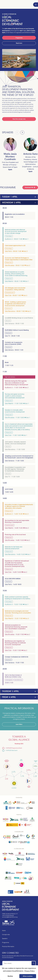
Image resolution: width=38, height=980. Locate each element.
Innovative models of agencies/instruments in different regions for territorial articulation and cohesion (19, 506)
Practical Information (8, 946)
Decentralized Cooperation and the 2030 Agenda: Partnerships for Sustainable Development (15, 469)
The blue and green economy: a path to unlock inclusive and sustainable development (15, 395)
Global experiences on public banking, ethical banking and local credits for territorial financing (16, 273)
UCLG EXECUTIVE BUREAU (12, 578)
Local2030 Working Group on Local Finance (19, 318)
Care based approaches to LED (15, 245)
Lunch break (9, 489)
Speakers (4, 938)
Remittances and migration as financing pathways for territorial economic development (15, 642)
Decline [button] (10, 976)
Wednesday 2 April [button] (11, 202)
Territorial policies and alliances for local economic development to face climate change (15, 231)
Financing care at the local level (15, 534)
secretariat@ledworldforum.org (10, 917)
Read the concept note (19, 119)
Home (4, 930)
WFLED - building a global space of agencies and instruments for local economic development (15, 303)
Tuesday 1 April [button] (9, 196)
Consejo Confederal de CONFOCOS (16, 657)
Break (7, 362)
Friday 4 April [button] (9, 697)
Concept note (6, 934)
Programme (19, 38)
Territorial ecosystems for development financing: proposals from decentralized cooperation (16, 626)
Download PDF (29, 187)
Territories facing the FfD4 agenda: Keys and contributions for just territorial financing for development (16, 382)
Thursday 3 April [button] (10, 691)
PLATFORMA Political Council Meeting (17, 330)
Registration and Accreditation (15, 214)
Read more (19, 43)
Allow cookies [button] (28, 976)
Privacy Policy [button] (29, 971)
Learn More (19, 724)
